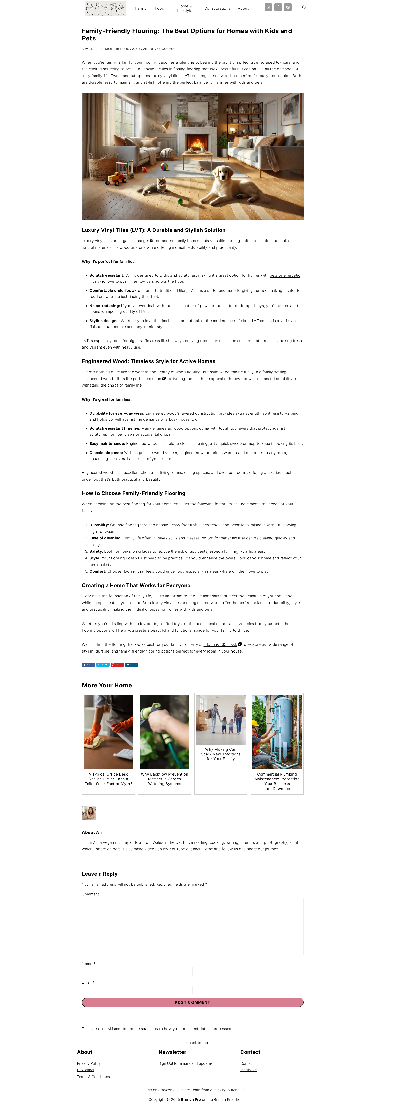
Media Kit (248, 1070)
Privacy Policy (89, 1063)
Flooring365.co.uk (220, 644)
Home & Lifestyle (184, 8)
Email (88, 982)
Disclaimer (85, 1070)
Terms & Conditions (93, 1077)
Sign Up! (166, 1063)
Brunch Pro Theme (229, 1099)
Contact (247, 1063)
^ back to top (197, 1042)
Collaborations (217, 8)
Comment (92, 894)
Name (88, 964)
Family (141, 8)
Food (159, 8)
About (243, 8)
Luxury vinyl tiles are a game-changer (115, 240)
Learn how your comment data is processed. (193, 1029)
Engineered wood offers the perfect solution (121, 378)
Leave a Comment (162, 49)
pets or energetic (285, 275)
